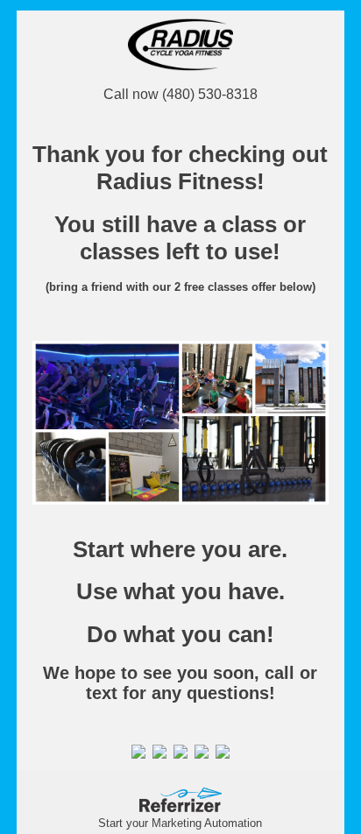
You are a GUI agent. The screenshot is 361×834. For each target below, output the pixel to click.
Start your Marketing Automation (180, 823)
